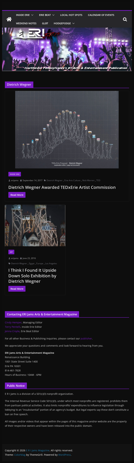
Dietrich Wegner (54, 180)
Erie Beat (45, 15)
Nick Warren (88, 180)
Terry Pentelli (12, 326)
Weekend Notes (26, 23)
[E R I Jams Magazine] (9, 19)
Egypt (31, 263)
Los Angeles (51, 263)
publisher (86, 338)
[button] (32, 15)
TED (98, 180)
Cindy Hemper (13, 322)
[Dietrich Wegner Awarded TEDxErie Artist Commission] (67, 130)
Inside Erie (23, 15)
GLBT (45, 23)
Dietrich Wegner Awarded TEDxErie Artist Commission (62, 187)
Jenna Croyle (12, 331)
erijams (14, 180)
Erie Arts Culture (72, 180)
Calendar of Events (101, 15)
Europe (39, 263)
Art (11, 252)
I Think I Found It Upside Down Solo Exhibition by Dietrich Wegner (32, 275)
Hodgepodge (62, 23)
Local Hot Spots (71, 15)
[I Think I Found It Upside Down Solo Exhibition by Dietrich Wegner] (35, 225)
